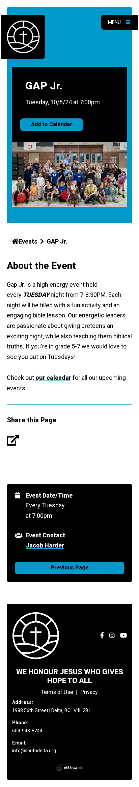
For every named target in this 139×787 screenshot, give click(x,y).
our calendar (53, 377)
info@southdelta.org (34, 750)
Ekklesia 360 (69, 767)
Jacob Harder (45, 545)
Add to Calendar (51, 124)
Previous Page (70, 567)
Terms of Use (57, 692)
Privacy (89, 692)
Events (28, 241)
